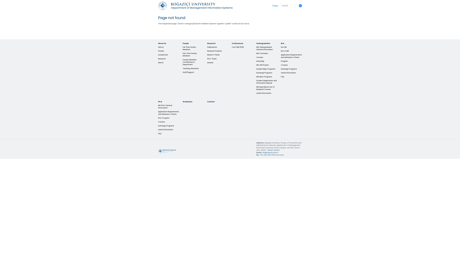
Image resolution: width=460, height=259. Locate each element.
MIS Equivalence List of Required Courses (265, 88)
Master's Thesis (213, 55)
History (161, 47)
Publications (212, 47)
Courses (259, 57)
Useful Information (263, 93)
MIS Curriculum (262, 53)
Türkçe (275, 5)
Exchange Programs (264, 73)
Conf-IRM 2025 (238, 47)
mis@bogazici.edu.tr (270, 152)
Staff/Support (188, 72)
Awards (210, 63)
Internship (260, 61)
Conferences (237, 43)
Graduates (187, 102)
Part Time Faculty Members (190, 54)
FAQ (282, 77)
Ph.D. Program (163, 118)
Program (284, 61)
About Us (162, 43)
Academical (163, 55)
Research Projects (214, 51)
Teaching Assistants (191, 68)
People (186, 43)
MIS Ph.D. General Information (165, 106)
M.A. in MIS (285, 51)
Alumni (160, 63)
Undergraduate (263, 43)
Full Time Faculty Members (189, 48)
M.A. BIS (284, 47)
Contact (211, 102)
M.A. (283, 43)
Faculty (161, 51)
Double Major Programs (265, 69)
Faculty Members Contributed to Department (190, 62)
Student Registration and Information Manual (266, 81)
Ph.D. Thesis (212, 59)
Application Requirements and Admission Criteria (291, 56)
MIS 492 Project (262, 65)
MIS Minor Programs (264, 77)
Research (162, 59)
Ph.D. (160, 102)
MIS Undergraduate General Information (264, 48)
